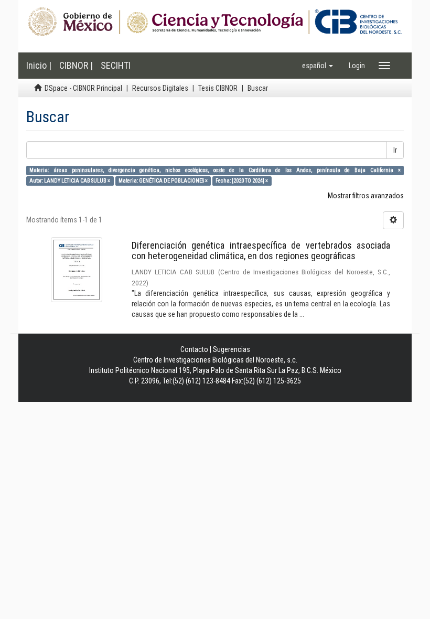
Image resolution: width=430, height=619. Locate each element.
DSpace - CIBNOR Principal (83, 88)
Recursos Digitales (160, 88)
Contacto (194, 349)
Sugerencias (231, 349)
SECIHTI (116, 65)
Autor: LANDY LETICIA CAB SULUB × (69, 180)
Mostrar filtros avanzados (366, 195)
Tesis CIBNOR (218, 88)
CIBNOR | (76, 65)
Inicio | (38, 65)
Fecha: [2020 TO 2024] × (242, 180)
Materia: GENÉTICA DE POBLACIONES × (163, 180)
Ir (395, 150)
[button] (317, 65)
